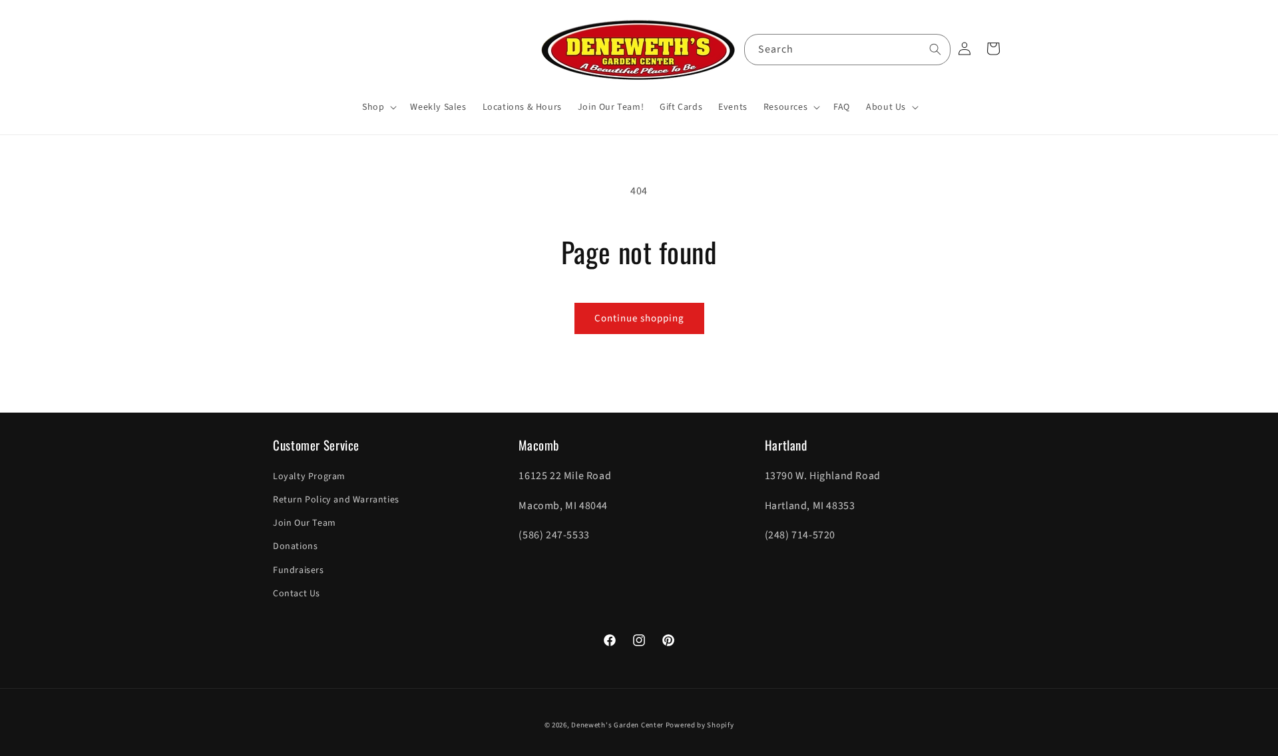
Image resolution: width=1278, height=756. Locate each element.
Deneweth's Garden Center (617, 725)
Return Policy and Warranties (336, 499)
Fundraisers (298, 570)
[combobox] (847, 50)
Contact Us (296, 593)
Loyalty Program (309, 476)
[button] (378, 107)
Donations (295, 546)
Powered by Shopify (700, 725)
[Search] (935, 49)
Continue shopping (639, 318)
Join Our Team (304, 523)
